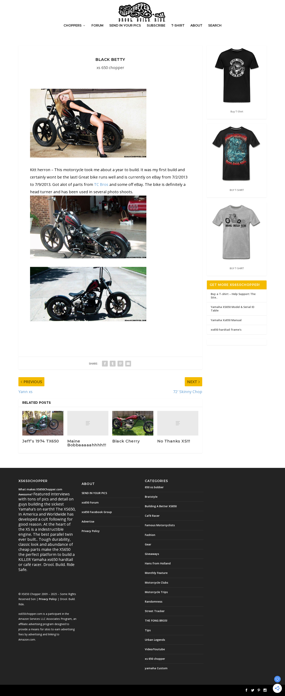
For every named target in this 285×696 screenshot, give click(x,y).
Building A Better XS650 (161, 506)
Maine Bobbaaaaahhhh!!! (86, 443)
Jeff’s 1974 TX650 (40, 441)
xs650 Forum (90, 502)
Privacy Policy (48, 599)
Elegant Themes (45, 690)
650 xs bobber (154, 487)
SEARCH (215, 25)
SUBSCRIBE (156, 25)
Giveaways (152, 554)
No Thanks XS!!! (173, 441)
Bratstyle (151, 496)
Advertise (88, 521)
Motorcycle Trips (156, 592)
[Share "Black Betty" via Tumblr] (113, 364)
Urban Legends (155, 640)
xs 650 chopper (110, 67)
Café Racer (152, 515)
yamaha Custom (156, 668)
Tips (148, 630)
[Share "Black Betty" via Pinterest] (120, 364)
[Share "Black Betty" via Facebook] (105, 364)
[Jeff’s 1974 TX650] (42, 423)
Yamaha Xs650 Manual (226, 320)
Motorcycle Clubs (156, 582)
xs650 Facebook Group (97, 512)
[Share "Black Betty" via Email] (128, 364)
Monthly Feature (156, 573)
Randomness (153, 601)
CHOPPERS (73, 25)
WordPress (81, 690)
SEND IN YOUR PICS (125, 25)
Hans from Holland (158, 563)
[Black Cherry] (132, 423)
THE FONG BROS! (156, 620)
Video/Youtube (155, 649)
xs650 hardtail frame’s (226, 329)
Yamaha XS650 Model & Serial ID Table (232, 308)
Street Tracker (155, 611)
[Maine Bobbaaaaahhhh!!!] (87, 423)
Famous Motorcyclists (160, 525)
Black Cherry (126, 441)
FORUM (98, 25)
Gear (148, 544)
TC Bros (101, 184)
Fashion (150, 535)
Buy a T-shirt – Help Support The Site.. (233, 295)
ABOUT (196, 25)
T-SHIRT (178, 25)
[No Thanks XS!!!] (177, 423)
